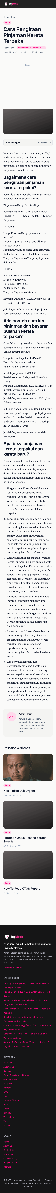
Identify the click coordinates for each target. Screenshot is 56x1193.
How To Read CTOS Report (21, 888)
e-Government (10, 1079)
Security (7, 1113)
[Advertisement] (28, 86)
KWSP (6, 1092)
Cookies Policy (10, 1158)
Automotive (8, 1067)
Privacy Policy (10, 1162)
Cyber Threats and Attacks (16, 1075)
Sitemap (7, 1167)
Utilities (6, 1125)
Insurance (8, 1087)
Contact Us (8, 1150)
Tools (5, 1121)
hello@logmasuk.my (12, 967)
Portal (6, 1104)
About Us (7, 1146)
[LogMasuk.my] (12, 4)
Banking (7, 1071)
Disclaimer (8, 1154)
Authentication (10, 1062)
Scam (6, 1108)
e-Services (8, 1083)
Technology (8, 1117)
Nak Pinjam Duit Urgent (19, 791)
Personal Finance (11, 1100)
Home (6, 17)
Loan (13, 17)
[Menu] (50, 4)
